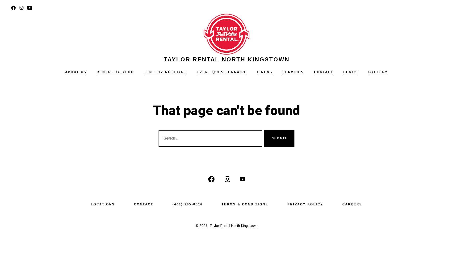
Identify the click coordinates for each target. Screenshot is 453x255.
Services (293, 72)
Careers (352, 204)
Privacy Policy (305, 204)
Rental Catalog (115, 72)
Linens (265, 72)
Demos (350, 72)
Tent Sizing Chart (165, 72)
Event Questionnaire (222, 72)
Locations (103, 204)
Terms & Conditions (245, 204)
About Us (76, 72)
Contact (323, 72)
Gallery (378, 72)
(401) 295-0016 (187, 204)
